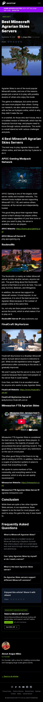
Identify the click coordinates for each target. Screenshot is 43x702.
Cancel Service (27, 693)
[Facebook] (27, 687)
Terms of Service (18, 691)
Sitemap (37, 691)
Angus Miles (27, 37)
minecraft (7, 17)
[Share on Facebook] (11, 42)
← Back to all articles (10, 676)
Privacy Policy (7, 691)
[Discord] (20, 687)
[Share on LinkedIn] (13, 42)
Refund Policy (29, 691)
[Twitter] (16, 687)
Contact (13, 693)
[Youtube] (23, 687)
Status (19, 693)
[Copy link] (21, 42)
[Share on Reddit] (16, 42)
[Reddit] (31, 687)
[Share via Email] (18, 42)
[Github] (12, 687)
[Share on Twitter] (8, 42)
